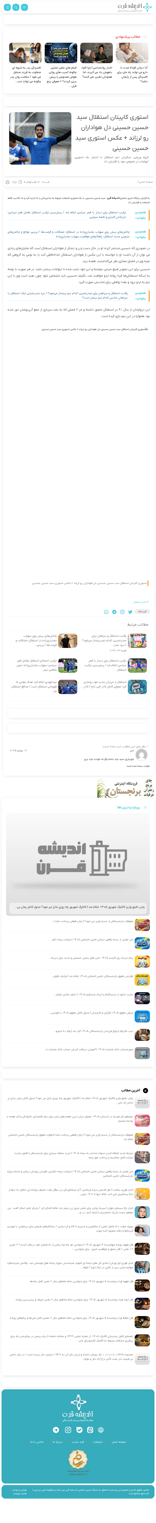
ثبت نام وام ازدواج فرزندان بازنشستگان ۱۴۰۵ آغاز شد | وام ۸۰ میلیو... (93, 1031)
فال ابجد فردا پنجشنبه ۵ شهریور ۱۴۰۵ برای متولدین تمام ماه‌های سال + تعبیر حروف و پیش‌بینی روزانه (74, 1300)
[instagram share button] (122, 612)
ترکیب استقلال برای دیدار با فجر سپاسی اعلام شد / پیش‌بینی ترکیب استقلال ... (105, 665)
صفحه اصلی (146, 182)
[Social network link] (101, 1430)
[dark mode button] (24, 7)
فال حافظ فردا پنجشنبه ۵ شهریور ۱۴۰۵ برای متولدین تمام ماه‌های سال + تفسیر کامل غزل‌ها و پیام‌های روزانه (71, 1318)
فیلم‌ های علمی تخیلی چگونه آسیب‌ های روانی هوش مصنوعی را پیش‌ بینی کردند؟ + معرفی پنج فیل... (61, 77)
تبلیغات (98, 1442)
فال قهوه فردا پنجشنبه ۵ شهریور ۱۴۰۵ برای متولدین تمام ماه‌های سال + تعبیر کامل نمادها (81, 1281)
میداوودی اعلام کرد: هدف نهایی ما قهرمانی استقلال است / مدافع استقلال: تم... (34, 686)
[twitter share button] (130, 612)
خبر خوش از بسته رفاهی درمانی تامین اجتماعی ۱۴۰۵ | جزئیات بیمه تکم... (92, 939)
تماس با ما (37, 1442)
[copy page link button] (14, 182)
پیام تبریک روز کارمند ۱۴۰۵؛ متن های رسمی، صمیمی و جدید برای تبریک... (91, 958)
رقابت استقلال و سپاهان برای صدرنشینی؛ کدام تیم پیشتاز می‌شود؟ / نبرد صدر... (104, 640)
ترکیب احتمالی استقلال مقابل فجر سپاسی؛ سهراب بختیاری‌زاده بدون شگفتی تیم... (37, 665)
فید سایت (78, 1442)
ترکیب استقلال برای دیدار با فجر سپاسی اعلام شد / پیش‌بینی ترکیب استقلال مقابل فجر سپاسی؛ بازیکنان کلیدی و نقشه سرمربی (67, 215)
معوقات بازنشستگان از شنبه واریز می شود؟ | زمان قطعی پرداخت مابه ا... (92, 921)
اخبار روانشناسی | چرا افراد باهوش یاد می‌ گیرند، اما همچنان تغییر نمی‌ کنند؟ (96, 72)
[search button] (15, 7)
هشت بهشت (20, 1493)
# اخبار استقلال (140, 602)
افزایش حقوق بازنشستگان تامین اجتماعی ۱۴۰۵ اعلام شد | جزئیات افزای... (92, 976)
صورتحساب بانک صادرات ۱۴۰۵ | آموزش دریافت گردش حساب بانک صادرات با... (89, 1049)
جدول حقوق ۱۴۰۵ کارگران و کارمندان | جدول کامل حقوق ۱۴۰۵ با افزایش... (91, 1013)
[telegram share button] (114, 612)
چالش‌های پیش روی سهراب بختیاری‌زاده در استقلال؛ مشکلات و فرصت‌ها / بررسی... (36, 640)
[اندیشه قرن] (134, 7)
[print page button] (8, 182)
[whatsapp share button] (106, 612)
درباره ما (58, 1442)
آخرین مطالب (131, 1090)
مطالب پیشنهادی (128, 37)
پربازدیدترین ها (128, 807)
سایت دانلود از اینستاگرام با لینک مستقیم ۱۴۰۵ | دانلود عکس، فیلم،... (93, 994)
